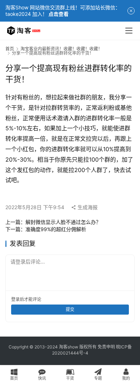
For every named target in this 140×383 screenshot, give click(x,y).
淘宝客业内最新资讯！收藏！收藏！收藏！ (61, 48)
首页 (9, 48)
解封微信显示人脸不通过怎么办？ (63, 222)
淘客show (68, 347)
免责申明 (106, 347)
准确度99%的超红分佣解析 (55, 229)
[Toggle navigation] (128, 30)
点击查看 (58, 14)
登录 (15, 299)
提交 (70, 309)
